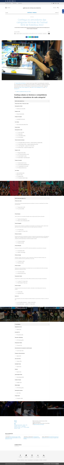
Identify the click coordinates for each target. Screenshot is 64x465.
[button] (32, 101)
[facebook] (51, 3)
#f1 (22, 427)
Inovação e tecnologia (28, 436)
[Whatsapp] (30, 37)
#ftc (21, 427)
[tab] (32, 101)
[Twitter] (28, 37)
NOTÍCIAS (30, 12)
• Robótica (15, 422)
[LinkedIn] (32, 37)
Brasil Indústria (45, 436)
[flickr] (56, 3)
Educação (7, 436)
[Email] (34, 37)
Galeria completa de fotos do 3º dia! (23, 91)
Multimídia (14, 3)
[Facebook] (26, 37)
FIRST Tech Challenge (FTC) (37, 87)
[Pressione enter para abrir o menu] (6, 7)
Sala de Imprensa (8, 3)
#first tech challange (26, 427)
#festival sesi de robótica (17, 427)
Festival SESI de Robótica (20, 83)
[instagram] (55, 3)
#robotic (19, 428)
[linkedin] (58, 3)
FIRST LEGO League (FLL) (24, 87)
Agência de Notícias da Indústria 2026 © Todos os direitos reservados (15, 463)
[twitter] (53, 3)
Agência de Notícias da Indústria (39, 424)
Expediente (20, 3)
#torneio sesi (15, 428)
